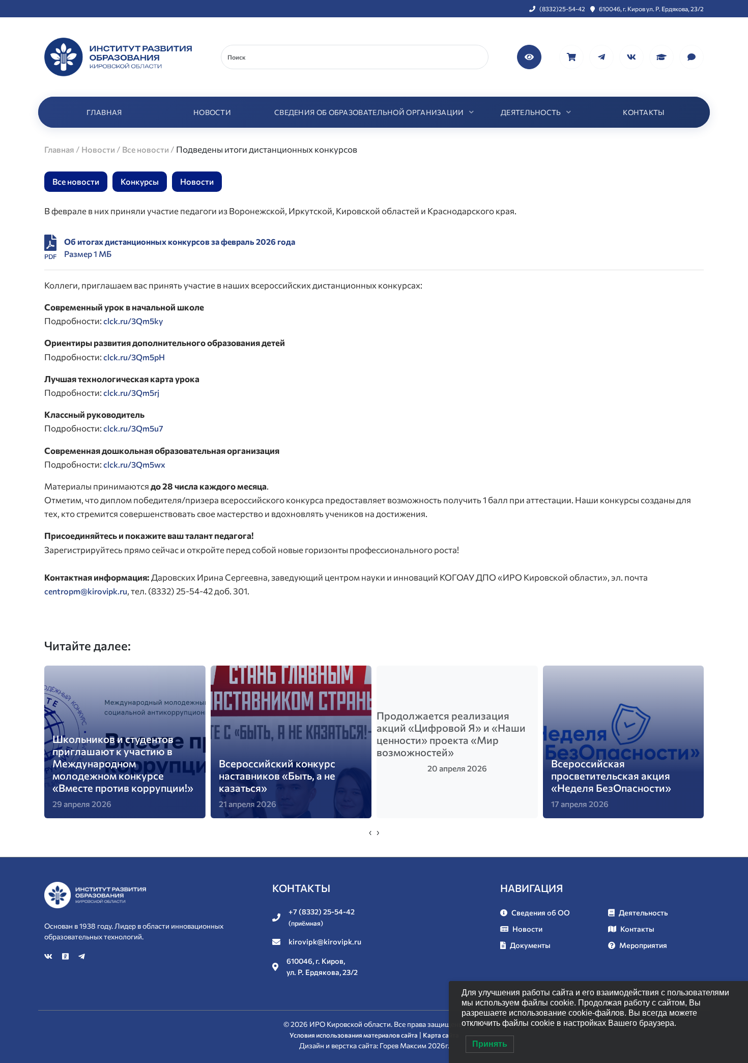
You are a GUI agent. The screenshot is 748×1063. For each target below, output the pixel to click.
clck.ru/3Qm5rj (131, 392)
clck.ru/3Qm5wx (134, 464)
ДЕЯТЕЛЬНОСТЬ (531, 112)
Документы (530, 945)
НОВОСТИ (212, 112)
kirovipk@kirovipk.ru (325, 941)
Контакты (637, 928)
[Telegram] (81, 956)
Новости (197, 181)
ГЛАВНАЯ (104, 112)
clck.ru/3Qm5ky (133, 321)
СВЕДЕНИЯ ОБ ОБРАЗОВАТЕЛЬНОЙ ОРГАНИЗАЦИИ (369, 112)
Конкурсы (140, 181)
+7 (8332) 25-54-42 (322, 917)
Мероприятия (643, 945)
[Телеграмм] (602, 56)
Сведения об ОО (540, 912)
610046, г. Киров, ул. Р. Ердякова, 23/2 (322, 966)
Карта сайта (441, 1035)
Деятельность (643, 912)
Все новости (75, 181)
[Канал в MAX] (691, 56)
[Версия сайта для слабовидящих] (530, 56)
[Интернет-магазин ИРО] (572, 56)
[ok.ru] (66, 956)
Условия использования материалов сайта (354, 1035)
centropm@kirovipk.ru (85, 591)
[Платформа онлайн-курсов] (662, 56)
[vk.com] (632, 56)
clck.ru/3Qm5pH (134, 357)
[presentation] (370, 832)
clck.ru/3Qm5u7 (133, 428)
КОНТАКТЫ (643, 112)
